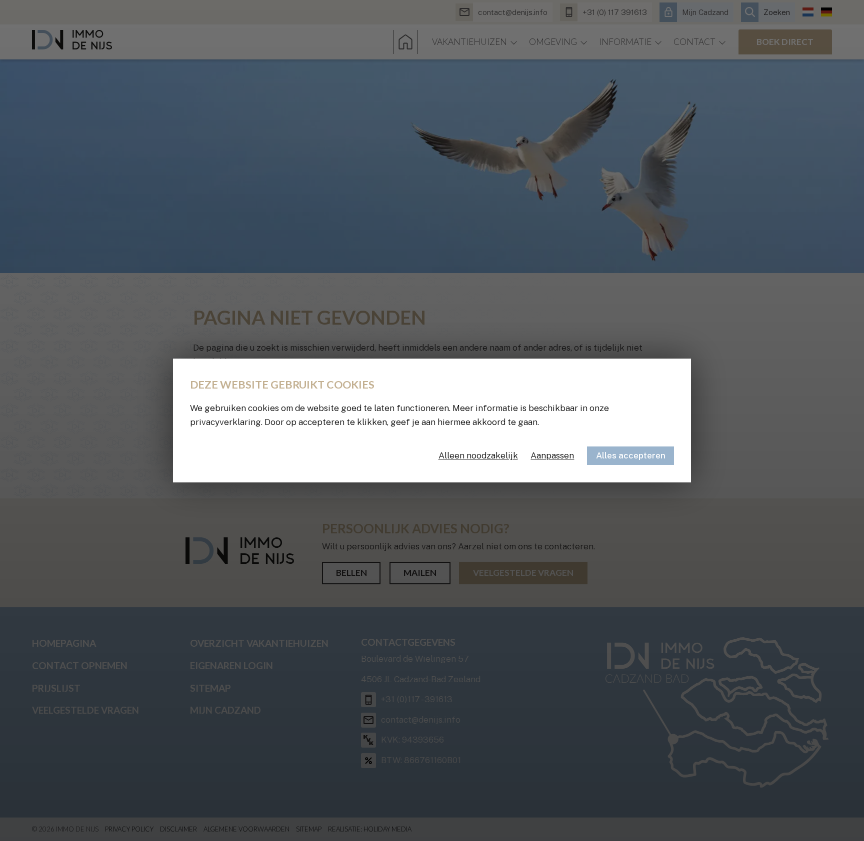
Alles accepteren (631, 455)
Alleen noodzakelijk (478, 455)
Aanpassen (552, 455)
